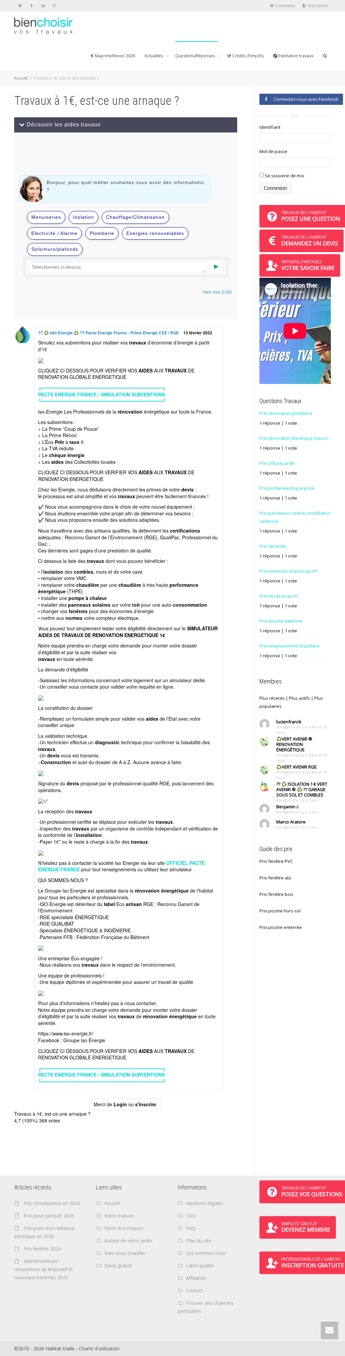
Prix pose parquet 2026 (49, 1215)
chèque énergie (67, 455)
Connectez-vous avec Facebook (305, 99)
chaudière (87, 584)
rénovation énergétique (162, 890)
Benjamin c (287, 807)
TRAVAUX (176, 370)
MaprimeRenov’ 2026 (114, 56)
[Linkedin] (43, 5)
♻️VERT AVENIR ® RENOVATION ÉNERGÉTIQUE (294, 744)
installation (89, 835)
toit (136, 604)
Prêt (59, 442)
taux (74, 442)
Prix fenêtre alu (275, 878)
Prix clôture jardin (277, 463)
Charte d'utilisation (99, 1348)
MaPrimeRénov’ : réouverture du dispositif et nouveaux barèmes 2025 (43, 1269)
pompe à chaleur (87, 598)
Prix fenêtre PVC (276, 861)
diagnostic (107, 742)
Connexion (285, 5)
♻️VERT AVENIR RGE (296, 767)
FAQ (190, 1228)
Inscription (318, 5)
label (109, 904)
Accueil (21, 78)
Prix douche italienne (281, 621)
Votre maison (119, 1215)
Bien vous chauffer (124, 1253)
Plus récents (272, 698)
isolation (53, 571)
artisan (134, 904)
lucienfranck (289, 722)
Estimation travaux (295, 56)
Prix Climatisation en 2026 (52, 1203)
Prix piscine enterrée (280, 927)
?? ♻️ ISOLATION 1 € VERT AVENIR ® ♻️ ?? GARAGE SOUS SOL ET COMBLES (301, 789)
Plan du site (198, 1240)
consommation (190, 604)
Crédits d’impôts (247, 56)
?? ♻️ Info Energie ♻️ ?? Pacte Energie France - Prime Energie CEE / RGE (109, 333)
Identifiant (269, 127)
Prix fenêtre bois (276, 894)
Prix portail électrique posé (286, 488)
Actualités (154, 56)
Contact (194, 1290)
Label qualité (200, 1265)
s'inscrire (145, 1104)
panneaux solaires (89, 604)
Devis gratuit (118, 1265)
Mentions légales (204, 1203)
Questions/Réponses (195, 56)
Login (120, 1104)
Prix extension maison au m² (288, 571)
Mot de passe (273, 151)
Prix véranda (272, 546)
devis (187, 489)
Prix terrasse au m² (278, 596)
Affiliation (196, 1278)
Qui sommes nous (206, 1253)
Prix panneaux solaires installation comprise (295, 517)
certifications (185, 530)
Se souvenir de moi (284, 176)
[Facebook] (31, 5)
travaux (137, 342)
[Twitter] (20, 5)
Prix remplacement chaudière (289, 646)
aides (57, 461)
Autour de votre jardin (128, 1240)
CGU (191, 1215)
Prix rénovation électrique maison (293, 438)
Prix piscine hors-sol (280, 911)
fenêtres (78, 611)
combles (83, 571)
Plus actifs (299, 698)
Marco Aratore (291, 822)
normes (74, 617)
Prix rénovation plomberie (286, 413)
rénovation (130, 411)
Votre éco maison (123, 1228)
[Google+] (54, 5)
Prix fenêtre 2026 (42, 1248)
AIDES (145, 370)
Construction (56, 762)
